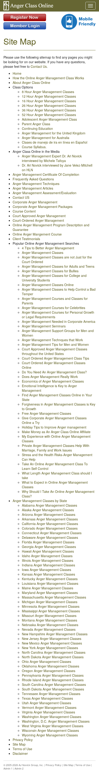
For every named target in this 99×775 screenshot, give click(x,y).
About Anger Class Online (31, 82)
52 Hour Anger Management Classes (49, 114)
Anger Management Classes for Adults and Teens (58, 266)
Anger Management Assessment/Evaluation (44, 192)
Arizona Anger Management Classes (48, 514)
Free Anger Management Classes (46, 413)
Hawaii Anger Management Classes (48, 551)
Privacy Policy (23, 739)
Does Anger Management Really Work (50, 376)
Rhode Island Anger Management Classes (53, 680)
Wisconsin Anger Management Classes (50, 730)
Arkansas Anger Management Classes (50, 519)
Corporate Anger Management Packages (43, 206)
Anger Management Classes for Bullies (50, 271)
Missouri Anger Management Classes (49, 615)
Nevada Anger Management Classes (49, 629)
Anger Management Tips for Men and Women (55, 344)
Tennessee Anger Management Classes (51, 693)
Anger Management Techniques (36, 183)
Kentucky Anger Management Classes (50, 578)
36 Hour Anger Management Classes (49, 110)
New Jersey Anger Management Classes (51, 638)
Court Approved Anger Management (39, 215)
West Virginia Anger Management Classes (52, 726)
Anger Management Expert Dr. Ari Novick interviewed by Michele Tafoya (52, 158)
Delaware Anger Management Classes (50, 537)
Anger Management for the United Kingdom (53, 133)
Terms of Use (22, 749)
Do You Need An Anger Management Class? (54, 372)
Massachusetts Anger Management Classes (54, 597)
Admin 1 (7, 768)
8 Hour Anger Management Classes (48, 91)
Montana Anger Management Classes (49, 620)
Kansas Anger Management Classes (48, 574)
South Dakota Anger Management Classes (53, 689)
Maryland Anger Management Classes (50, 592)
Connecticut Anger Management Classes (52, 533)
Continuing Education (37, 128)
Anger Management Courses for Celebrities (53, 307)
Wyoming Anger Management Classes (50, 735)
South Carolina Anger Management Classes (54, 684)
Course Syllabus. (34, 147)
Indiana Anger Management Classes (48, 565)
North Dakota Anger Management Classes (53, 657)
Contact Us (39, 66)
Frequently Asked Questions (33, 179)
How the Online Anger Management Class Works (48, 78)
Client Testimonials (26, 238)
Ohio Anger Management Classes (46, 661)
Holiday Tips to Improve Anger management (54, 427)
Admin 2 (19, 768)
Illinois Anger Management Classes (47, 560)
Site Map (19, 744)
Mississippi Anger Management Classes (51, 611)
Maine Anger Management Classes (47, 588)
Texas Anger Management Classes (47, 698)
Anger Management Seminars (44, 326)
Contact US (21, 197)
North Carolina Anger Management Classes (53, 652)
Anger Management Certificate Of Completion (46, 174)
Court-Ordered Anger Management (38, 220)
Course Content (24, 211)
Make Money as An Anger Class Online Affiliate (56, 431)
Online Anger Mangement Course (37, 234)
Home (17, 73)
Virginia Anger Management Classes (48, 712)
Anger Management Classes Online (48, 284)
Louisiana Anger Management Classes (50, 583)
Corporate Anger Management (35, 202)
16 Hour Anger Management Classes (49, 101)
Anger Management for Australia (45, 137)
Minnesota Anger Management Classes (50, 606)
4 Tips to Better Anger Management (48, 248)
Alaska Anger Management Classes (48, 510)
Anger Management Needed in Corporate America (58, 321)
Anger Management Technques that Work (52, 340)
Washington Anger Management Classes (51, 716)
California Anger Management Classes (50, 523)
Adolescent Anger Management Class (49, 119)
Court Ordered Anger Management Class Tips (55, 358)
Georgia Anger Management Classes (49, 546)
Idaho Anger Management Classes (47, 556)
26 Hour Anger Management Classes (49, 105)
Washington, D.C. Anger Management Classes (56, 721)
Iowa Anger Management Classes (46, 569)
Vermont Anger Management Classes (49, 707)
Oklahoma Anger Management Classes (50, 666)
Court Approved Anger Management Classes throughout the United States (54, 351)
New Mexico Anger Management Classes (52, 643)
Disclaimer (20, 753)
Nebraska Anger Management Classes (50, 624)
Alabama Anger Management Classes (49, 505)
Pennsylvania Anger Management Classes (53, 675)
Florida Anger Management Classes (48, 542)
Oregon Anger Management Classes (48, 670)
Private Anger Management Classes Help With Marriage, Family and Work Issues (55, 447)
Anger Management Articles (33, 188)
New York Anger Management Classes (50, 647)
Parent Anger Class (36, 124)
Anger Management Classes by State (40, 500)
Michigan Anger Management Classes (49, 601)
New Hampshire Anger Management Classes (54, 634)
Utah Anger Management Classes (46, 703)
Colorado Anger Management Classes (50, 528)
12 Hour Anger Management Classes (49, 96)
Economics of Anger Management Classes (53, 381)
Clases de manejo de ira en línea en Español (54, 142)
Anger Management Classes (42, 252)
